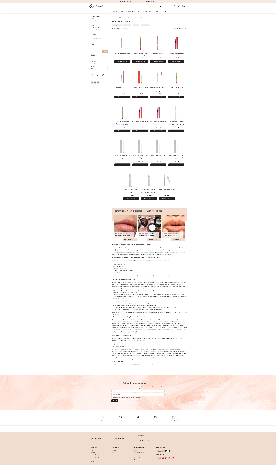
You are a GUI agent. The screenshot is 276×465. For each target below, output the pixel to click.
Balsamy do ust (145, 25)
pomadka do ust (149, 249)
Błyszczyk (142, 249)
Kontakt (92, 461)
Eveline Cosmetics (136, 364)
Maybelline (159, 351)
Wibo (155, 351)
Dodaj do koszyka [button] (122, 61)
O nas (92, 450)
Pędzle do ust (127, 25)
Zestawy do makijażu (96, 41)
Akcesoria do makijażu (96, 38)
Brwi (93, 36)
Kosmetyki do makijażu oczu (98, 21)
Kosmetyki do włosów (139, 457)
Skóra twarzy (130, 11)
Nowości (157, 11)
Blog (170, 11)
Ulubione (114, 454)
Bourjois (149, 351)
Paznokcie (94, 23)
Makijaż (114, 11)
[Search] (160, 6)
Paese (114, 364)
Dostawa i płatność (95, 456)
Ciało (121, 11)
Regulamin (93, 452)
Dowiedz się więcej (176, 130)
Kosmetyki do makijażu (125, 18)
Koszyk (114, 452)
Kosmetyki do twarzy (138, 456)
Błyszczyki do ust (116, 25)
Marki (164, 11)
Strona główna (115, 18)
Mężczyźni (148, 11)
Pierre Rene (115, 366)
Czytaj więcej (127, 239)
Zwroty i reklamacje (95, 457)
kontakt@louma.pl (150, 1)
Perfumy (106, 11)
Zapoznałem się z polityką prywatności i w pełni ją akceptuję (126, 397)
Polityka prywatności (95, 454)
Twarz (93, 18)
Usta (133, 18)
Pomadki (136, 25)
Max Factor (134, 366)
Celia (152, 351)
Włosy (140, 11)
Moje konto (114, 450)
